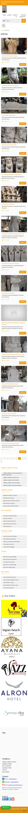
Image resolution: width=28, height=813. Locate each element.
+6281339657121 (13, 779)
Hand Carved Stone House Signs (11, 541)
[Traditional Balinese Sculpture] (14, 75)
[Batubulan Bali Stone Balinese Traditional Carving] (14, 313)
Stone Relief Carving (8, 582)
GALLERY (9, 15)
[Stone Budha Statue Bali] (14, 105)
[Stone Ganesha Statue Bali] (14, 135)
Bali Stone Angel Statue (9, 567)
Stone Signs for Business (9, 539)
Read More (22, 64)
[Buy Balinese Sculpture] (14, 283)
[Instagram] (3, 800)
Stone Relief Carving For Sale (10, 585)
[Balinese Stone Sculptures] (14, 404)
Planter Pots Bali (7, 518)
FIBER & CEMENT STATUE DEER (11, 480)
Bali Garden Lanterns (8, 498)
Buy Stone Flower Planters (10, 516)
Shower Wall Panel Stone (9, 577)
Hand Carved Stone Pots (9, 521)
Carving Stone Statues (9, 562)
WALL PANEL (5, 572)
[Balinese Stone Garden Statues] (14, 433)
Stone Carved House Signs (10, 536)
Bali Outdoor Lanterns (9, 503)
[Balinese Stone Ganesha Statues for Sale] (14, 344)
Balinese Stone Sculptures (10, 559)
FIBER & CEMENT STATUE (9, 468)
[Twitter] (9, 800)
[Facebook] (6, 800)
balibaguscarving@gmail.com (15, 785)
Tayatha (24, 810)
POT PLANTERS (6, 510)
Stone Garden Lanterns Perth (10, 506)
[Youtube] (12, 800)
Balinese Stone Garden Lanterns (11, 500)
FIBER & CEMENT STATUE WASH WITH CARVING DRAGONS (12, 474)
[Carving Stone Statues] (14, 194)
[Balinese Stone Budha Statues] (14, 374)
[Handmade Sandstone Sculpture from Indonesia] (4, 12)
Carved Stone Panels (8, 588)
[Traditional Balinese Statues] (14, 46)
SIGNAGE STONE (6, 531)
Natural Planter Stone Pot (9, 523)
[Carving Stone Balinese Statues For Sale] (14, 224)
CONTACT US (15, 15)
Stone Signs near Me (8, 544)
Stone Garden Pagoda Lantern (11, 580)
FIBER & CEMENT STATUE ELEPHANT (12, 485)
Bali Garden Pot (7, 526)
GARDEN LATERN (6, 490)
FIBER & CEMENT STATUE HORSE (11, 483)
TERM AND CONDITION (23, 15)
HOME (4, 15)
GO (24, 20)
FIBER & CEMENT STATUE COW (11, 477)
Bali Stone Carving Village (9, 556)
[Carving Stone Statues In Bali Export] (14, 164)
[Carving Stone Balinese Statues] (14, 253)
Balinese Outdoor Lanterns (10, 495)
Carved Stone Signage (8, 547)
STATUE (3, 551)
